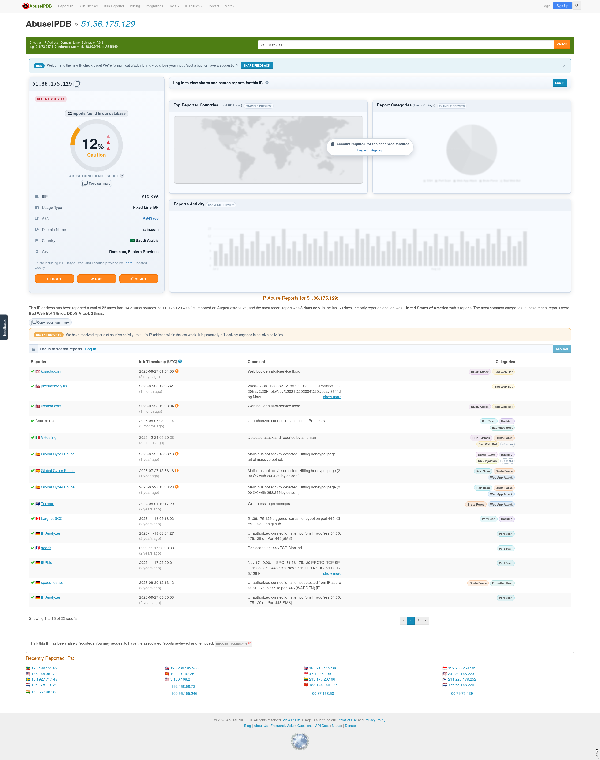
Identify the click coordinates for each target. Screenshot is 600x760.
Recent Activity (52, 99)
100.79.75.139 (461, 693)
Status (336, 725)
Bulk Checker (88, 6)
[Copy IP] (77, 84)
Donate (350, 725)
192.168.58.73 (183, 686)
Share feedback (257, 65)
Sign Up (562, 5)
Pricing (135, 6)
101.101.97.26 (182, 673)
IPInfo (128, 263)
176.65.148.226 (461, 684)
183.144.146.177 (323, 684)
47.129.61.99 (320, 673)
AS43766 (151, 218)
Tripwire (47, 503)
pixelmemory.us (54, 386)
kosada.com (51, 371)
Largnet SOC (52, 518)
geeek (46, 547)
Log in (362, 150)
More (228, 6)
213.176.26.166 (322, 679)
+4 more (507, 461)
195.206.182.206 (184, 668)
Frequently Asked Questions (291, 725)
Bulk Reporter (114, 6)
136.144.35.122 (44, 673)
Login (546, 6)
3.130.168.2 (180, 679)
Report (54, 279)
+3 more (507, 444)
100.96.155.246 (184, 693)
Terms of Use (347, 719)
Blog (247, 725)
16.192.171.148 (44, 679)
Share (140, 279)
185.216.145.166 (323, 668)
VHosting (48, 437)
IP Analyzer (50, 533)
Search (562, 349)
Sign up (377, 150)
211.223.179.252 (462, 679)
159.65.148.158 (44, 691)
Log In (560, 83)
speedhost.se (52, 582)
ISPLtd (46, 562)
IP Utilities (192, 6)
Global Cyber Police (58, 454)
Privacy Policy (374, 719)
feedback (4, 328)
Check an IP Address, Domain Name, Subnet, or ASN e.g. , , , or (74, 44)
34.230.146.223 (461, 673)
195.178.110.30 (44, 684)
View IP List (291, 719)
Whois (97, 279)
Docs (173, 6)
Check (562, 44)
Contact (213, 6)
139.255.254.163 (462, 668)
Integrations (154, 6)
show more (332, 396)
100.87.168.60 (322, 693)
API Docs (322, 725)
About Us (261, 725)
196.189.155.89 (44, 668)
